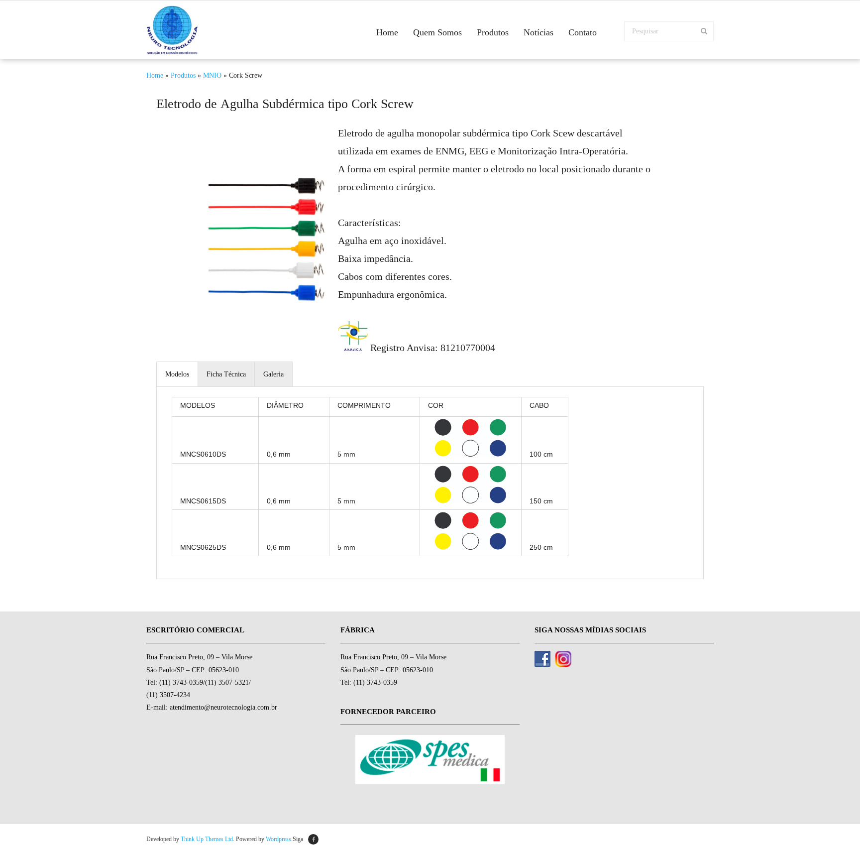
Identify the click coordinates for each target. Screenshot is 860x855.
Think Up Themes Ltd (207, 839)
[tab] (177, 374)
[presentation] (177, 374)
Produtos (183, 75)
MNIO (212, 75)
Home (154, 75)
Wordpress (278, 839)
